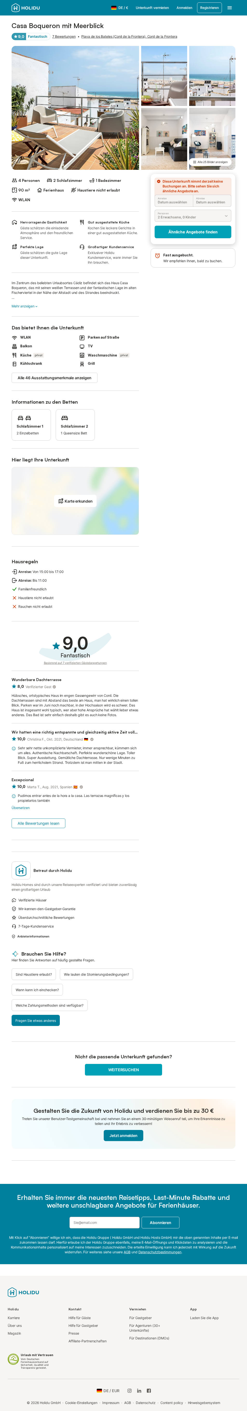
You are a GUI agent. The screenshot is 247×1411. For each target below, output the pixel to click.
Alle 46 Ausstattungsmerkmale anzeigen (54, 377)
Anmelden (184, 8)
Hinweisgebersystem (204, 1403)
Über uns (15, 1325)
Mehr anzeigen (23, 306)
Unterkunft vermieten (152, 8)
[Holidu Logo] (35, 7)
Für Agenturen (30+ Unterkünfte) (144, 1327)
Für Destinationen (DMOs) (149, 1338)
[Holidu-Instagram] (129, 1390)
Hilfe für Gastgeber (83, 1325)
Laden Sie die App (204, 1318)
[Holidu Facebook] (148, 1390)
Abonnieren (160, 1222)
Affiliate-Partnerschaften (88, 1341)
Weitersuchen (123, 1069)
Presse (74, 1333)
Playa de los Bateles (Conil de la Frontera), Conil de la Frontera (129, 36)
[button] (75, 501)
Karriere (14, 1318)
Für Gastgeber (140, 1318)
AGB (127, 1403)
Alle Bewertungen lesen (38, 823)
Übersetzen (20, 808)
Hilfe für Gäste (80, 1318)
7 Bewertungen (64, 36)
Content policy (171, 1403)
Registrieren (209, 8)
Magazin (14, 1333)
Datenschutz (146, 1403)
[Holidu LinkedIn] (139, 1390)
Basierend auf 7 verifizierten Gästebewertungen (75, 663)
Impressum (110, 1403)
